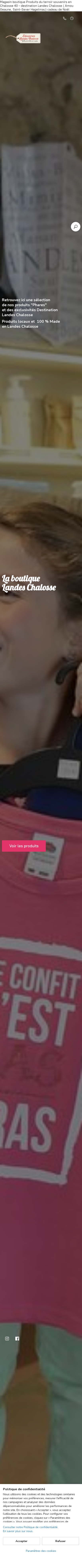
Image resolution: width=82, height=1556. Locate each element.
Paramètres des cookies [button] (41, 1551)
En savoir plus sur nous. (18, 1531)
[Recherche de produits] (75, 226)
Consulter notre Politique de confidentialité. (30, 1527)
